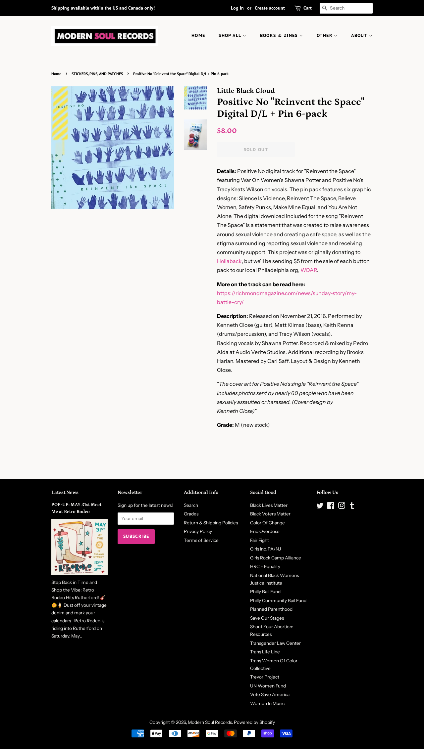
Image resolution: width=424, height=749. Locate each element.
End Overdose (265, 531)
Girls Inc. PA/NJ (265, 548)
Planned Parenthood (271, 609)
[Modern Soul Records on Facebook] (331, 506)
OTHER (325, 35)
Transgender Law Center (275, 643)
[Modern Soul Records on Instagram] (341, 506)
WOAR (308, 270)
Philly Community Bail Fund (278, 600)
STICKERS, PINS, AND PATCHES (97, 73)
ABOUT (360, 35)
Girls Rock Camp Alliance (275, 557)
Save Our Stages (267, 618)
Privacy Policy (198, 531)
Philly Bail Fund (265, 591)
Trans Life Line (265, 651)
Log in (237, 8)
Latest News (65, 492)
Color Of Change (267, 522)
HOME (198, 35)
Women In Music (267, 703)
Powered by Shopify (254, 722)
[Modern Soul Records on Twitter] (320, 506)
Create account (270, 8)
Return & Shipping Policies (211, 522)
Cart (307, 8)
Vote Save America (270, 694)
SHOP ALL (231, 35)
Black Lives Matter (269, 505)
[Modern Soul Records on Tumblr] (352, 506)
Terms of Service (201, 540)
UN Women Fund (268, 685)
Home (56, 73)
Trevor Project (264, 677)
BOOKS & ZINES (280, 35)
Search (191, 505)
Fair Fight (259, 540)
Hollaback (229, 261)
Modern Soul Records (210, 722)
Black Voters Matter (270, 513)
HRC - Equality (265, 566)
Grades (191, 513)
